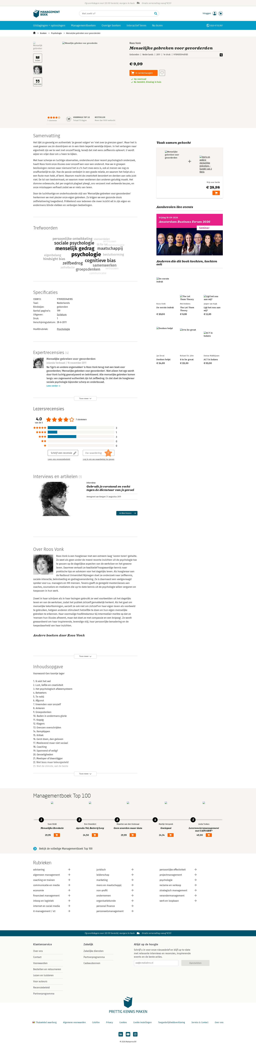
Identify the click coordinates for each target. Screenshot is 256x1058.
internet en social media (46, 906)
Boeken (43, 33)
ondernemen (103, 895)
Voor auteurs (40, 981)
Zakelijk (88, 944)
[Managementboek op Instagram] (135, 1034)
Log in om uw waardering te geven (98, 459)
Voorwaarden (40, 963)
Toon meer (84, 398)
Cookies (123, 1022)
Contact (37, 957)
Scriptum (62, 314)
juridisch (101, 869)
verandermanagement (172, 895)
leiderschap (102, 874)
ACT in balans (211, 359)
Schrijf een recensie (61, 452)
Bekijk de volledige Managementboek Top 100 (65, 848)
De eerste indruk (165, 307)
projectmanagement (171, 874)
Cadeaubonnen (92, 963)
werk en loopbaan (169, 900)
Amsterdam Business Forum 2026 (184, 222)
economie (38, 890)
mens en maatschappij (108, 885)
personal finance (105, 906)
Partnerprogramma (43, 993)
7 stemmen (52, 120)
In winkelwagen (144, 72)
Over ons (38, 951)
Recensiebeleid (41, 987)
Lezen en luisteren (43, 975)
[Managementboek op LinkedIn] (121, 1034)
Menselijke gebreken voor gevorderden (83, 33)
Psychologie (56, 33)
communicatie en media (46, 885)
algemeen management (46, 874)
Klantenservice (42, 944)
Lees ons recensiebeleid (59, 459)
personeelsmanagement (110, 911)
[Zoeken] (155, 13)
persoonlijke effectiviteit (173, 869)
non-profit (102, 890)
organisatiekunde (106, 900)
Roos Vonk (135, 43)
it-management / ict (44, 911)
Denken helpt (163, 359)
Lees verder (52, 386)
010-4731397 (216, 25)
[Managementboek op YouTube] (128, 1034)
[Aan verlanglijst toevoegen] (162, 73)
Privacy (109, 1022)
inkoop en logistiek (43, 900)
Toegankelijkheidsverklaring (171, 1022)
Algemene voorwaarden (74, 1022)
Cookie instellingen (142, 1022)
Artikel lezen (125, 513)
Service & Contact (200, 1022)
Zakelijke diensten (94, 951)
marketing (102, 880)
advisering (39, 869)
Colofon (96, 1022)
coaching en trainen (44, 880)
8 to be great (186, 359)
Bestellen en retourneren (47, 969)
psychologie (166, 880)
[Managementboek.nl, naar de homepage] (46, 17)
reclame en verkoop (170, 885)
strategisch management (173, 890)
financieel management (46, 895)
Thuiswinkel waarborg (46, 1022)
